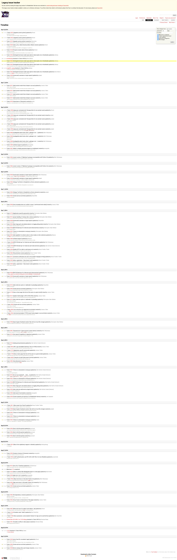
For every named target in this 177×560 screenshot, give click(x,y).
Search (173, 20)
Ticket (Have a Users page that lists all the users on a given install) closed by (28, 292)
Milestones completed (164, 34)
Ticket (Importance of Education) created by (19, 101)
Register (162, 18)
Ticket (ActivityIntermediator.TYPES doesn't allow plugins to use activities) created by (31, 313)
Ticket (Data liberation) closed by (18, 361)
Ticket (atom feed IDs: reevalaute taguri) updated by (21, 539)
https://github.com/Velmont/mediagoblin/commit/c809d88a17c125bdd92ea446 (24, 274)
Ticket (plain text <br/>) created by (17, 475)
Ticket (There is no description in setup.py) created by (21, 420)
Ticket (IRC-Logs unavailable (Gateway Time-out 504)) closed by (26, 346)
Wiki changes (162, 39)
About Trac (155, 18)
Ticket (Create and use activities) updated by (20, 195)
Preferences (142, 18)
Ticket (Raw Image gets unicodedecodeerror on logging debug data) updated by (33, 385)
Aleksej (12, 73)
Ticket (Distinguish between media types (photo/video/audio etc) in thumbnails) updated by (30, 55)
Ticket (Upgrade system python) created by (20, 41)
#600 (21, 362)
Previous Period (163, 22)
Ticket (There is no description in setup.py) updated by (27, 370)
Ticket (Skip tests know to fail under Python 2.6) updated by (25, 479)
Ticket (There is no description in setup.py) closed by (25, 231)
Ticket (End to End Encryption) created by (19, 435)
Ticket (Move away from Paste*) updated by (23, 405)
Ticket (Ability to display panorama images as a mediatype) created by (26, 148)
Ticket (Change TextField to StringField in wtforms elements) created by (26, 192)
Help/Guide (149, 18)
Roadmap (156, 20)
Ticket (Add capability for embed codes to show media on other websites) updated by (29, 235)
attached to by (18, 58)
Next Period (171, 22)
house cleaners (11, 532)
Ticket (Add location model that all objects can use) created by (25, 98)
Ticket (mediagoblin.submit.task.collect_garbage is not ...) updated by (27, 132)
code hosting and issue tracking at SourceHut (57, 5)
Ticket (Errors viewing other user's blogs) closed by (22, 548)
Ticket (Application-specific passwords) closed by (25, 213)
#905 (10, 311)
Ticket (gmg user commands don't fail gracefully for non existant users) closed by (28, 115)
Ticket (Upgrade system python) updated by (19, 32)
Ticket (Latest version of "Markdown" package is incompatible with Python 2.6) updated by (32, 157)
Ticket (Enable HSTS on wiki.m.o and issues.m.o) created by (26, 249)
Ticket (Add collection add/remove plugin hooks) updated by (28, 389)
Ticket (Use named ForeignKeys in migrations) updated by (24, 334)
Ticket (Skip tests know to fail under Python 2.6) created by (25, 482)
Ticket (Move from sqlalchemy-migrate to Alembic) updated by (25, 444)
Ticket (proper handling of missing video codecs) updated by (27, 217)
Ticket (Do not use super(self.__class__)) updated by (26, 375)
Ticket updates (162, 37)
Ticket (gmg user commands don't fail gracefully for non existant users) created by (28, 129)
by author (159, 32)
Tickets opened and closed (165, 36)
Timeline (149, 20)
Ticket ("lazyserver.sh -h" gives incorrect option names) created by (26, 330)
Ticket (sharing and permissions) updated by (24, 343)
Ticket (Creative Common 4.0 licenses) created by (21, 453)
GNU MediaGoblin (166, 557)
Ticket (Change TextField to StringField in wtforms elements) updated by (26, 182)
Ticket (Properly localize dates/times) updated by (20, 50)
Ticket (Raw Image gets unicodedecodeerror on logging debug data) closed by (31, 224)
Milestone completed (11, 469)
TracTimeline (154, 552)
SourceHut (99, 8)
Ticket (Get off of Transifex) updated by (19, 465)
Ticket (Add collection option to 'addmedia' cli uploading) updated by (25, 285)
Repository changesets (164, 38)
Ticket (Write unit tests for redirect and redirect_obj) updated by (24, 508)
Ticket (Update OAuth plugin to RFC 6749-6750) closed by (24, 296)
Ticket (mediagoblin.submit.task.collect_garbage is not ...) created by (27, 141)
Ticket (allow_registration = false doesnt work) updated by (26, 260)
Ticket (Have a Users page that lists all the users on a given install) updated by (29, 354)
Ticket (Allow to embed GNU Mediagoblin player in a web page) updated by (27, 471)
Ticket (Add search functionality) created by (20, 393)
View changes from (161, 28)
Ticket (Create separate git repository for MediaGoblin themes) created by (28, 396)
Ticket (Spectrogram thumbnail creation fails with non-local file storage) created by (28, 409)
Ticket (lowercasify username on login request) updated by (22, 75)
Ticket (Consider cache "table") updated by (20, 512)
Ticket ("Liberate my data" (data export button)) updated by (25, 357)
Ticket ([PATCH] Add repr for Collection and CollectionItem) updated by (28, 242)
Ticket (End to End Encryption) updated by (19, 428)
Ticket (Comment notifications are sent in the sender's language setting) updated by (32, 256)
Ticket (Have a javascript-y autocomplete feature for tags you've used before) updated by (32, 516)
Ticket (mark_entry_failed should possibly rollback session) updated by (25, 45)
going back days (163, 30)
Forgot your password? (170, 18)
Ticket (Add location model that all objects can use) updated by (25, 85)
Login (136, 18)
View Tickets (165, 20)
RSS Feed (89, 556)
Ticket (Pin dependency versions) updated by (23, 495)
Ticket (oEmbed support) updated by (18, 145)
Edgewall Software (15, 558)
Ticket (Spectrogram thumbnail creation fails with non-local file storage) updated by (33, 322)
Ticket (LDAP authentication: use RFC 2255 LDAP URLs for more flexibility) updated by (30, 457)
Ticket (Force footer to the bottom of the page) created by (24, 500)
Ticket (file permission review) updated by (22, 253)
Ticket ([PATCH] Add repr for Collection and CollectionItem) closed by (29, 227)
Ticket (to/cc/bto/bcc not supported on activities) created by (25, 309)
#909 (29, 480)
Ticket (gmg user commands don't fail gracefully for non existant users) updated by (28, 110)
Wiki (143, 20)
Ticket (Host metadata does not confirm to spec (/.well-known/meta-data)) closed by (31, 204)
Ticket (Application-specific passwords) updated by (23, 350)
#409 (10, 236)
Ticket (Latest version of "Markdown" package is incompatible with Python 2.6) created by (32, 166)
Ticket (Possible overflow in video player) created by (23, 521)
